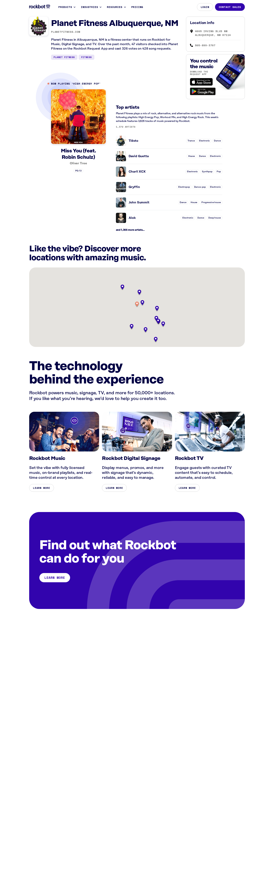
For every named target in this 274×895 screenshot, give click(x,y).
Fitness (86, 57)
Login (205, 7)
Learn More (41, 488)
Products (65, 7)
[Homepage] (40, 6)
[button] (137, 304)
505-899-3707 (205, 45)
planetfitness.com (65, 32)
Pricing (137, 7)
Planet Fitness (64, 57)
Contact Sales (230, 7)
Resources (114, 7)
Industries (89, 7)
